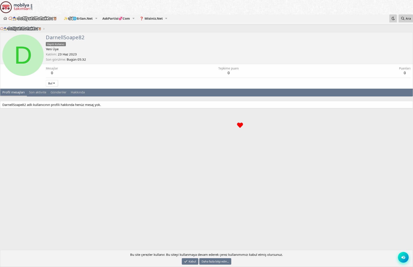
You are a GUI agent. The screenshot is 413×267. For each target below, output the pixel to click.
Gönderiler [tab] (58, 92)
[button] (96, 18)
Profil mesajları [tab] (13, 92)
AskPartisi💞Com (116, 18)
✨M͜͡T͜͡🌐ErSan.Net (78, 18)
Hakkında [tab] (78, 92)
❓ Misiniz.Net (151, 18)
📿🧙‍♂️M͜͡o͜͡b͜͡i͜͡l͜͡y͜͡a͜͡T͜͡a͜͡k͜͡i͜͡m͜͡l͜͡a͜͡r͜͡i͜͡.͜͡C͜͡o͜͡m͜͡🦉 (32, 18)
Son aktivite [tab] (37, 92)
